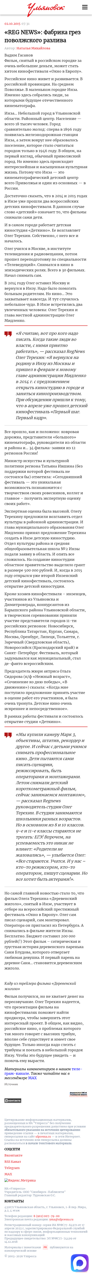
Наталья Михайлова (33, 48)
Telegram (12, 1168)
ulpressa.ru (43, 1136)
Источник (11, 1084)
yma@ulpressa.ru (61, 1219)
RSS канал (12, 1162)
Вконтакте (13, 1155)
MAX (32, 1078)
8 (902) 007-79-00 (46, 1216)
